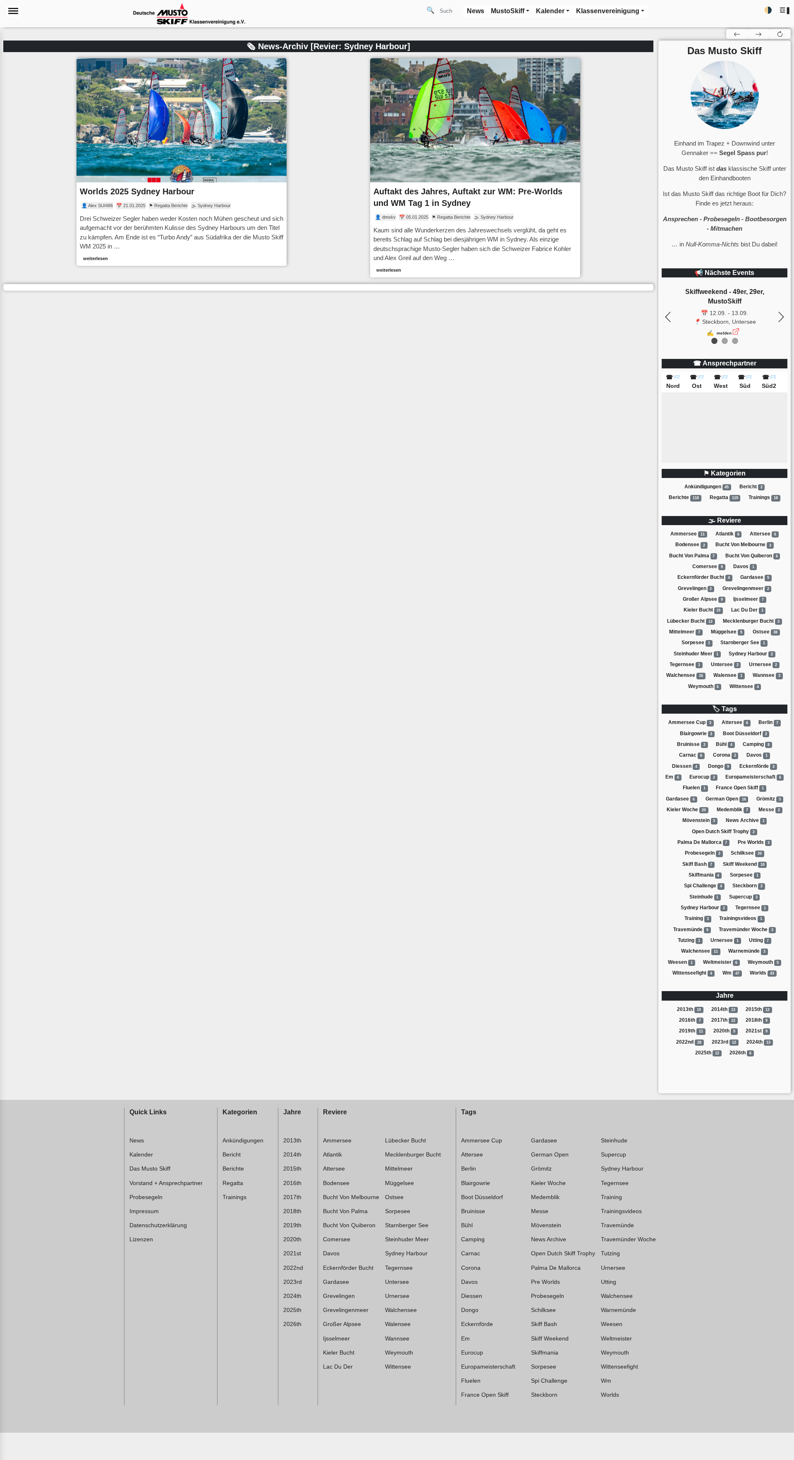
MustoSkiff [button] (507, 10)
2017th (723, 1020)
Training (696, 918)
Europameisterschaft (753, 777)
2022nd (688, 1042)
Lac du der (747, 610)
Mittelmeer (684, 632)
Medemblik (732, 809)
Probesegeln (702, 853)
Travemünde (690, 929)
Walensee (727, 675)
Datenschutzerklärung (158, 1225)
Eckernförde (757, 766)
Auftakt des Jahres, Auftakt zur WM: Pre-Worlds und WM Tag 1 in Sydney (467, 197)
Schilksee (746, 853)
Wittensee (744, 686)
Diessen (684, 766)
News (136, 1140)
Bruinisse (691, 744)
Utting (759, 940)
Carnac (690, 755)
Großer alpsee (703, 599)
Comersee (707, 566)
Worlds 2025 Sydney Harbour (137, 191)
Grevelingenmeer (745, 588)
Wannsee (766, 675)
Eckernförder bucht (703, 577)
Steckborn (747, 886)
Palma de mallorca (702, 842)
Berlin (768, 722)
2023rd (724, 1042)
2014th (723, 1009)
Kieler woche (686, 809)
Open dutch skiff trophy (723, 831)
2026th (740, 1053)
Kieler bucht (702, 610)
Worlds (762, 973)
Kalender (141, 1154)
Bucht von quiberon (751, 556)
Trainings (763, 497)
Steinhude (704, 897)
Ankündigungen (706, 487)
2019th (691, 1031)
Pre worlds (754, 842)
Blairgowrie (696, 733)
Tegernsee (685, 664)
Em (672, 777)
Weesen (680, 962)
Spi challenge (703, 886)
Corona (724, 755)
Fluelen (694, 788)
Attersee (763, 534)
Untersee (725, 664)
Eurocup (702, 777)
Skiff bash (697, 864)
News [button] (475, 10)
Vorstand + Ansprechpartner (166, 1183)
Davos (743, 566)
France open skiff (740, 788)
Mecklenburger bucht (751, 621)
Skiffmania (704, 875)
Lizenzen (141, 1239)
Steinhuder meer (696, 654)
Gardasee (754, 577)
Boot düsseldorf (745, 733)
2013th (689, 1009)
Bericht (751, 487)
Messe (769, 809)
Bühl (724, 744)
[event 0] (714, 341)
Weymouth (703, 686)
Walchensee (684, 675)
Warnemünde (746, 951)
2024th (758, 1042)
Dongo (718, 766)
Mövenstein (698, 820)
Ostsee (765, 632)
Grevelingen (695, 588)
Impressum (144, 1211)
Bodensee (690, 545)
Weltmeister (720, 962)
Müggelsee (726, 632)
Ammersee (687, 534)
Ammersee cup (689, 722)
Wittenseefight (692, 973)
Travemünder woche (746, 929)
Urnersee (763, 664)
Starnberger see (742, 642)
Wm (730, 973)
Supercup (743, 897)
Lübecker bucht (690, 621)
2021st (757, 1031)
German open (726, 799)
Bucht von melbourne (743, 545)
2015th (758, 1009)
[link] (182, 162)
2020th (724, 1031)
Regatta (724, 497)
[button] (785, 11)
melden (724, 333)
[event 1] (725, 341)
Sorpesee (696, 642)
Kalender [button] (550, 10)
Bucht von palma (692, 556)
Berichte (684, 497)
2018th (757, 1020)
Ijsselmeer (748, 599)
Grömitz (768, 799)
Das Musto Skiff (149, 1168)
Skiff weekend (744, 864)
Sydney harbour (751, 654)
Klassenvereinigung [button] (607, 10)
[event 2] (735, 341)
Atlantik (727, 534)
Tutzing (689, 940)
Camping (756, 744)
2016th (690, 1020)
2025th (707, 1053)
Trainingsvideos (740, 918)
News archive (745, 820)
